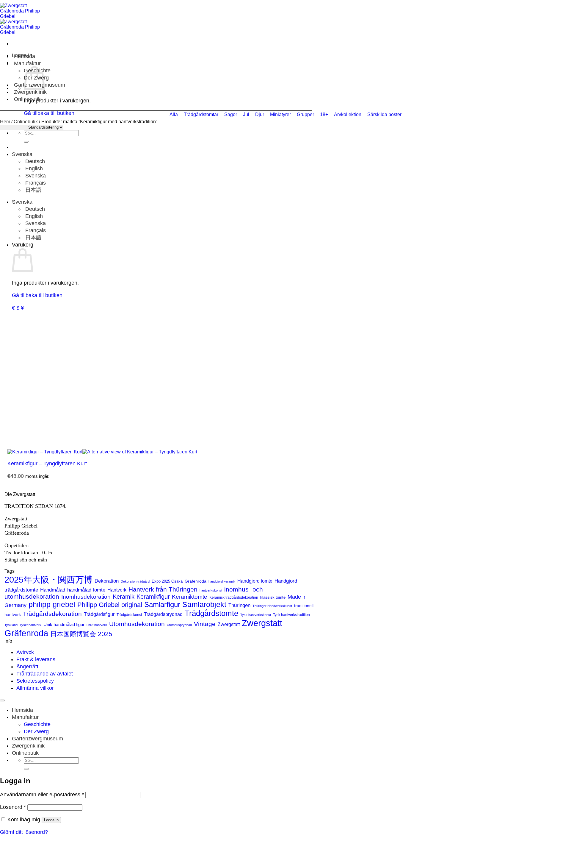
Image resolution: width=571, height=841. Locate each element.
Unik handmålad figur (63, 624)
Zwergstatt (229, 624)
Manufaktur (27, 63)
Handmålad (52, 590)
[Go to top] (2, 700)
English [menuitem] (33, 168)
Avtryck (25, 652)
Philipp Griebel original (109, 604)
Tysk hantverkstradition (291, 615)
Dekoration (107, 581)
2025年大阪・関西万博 (48, 579)
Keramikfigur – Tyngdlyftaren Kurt (47, 463)
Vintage (205, 624)
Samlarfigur (162, 604)
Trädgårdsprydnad (163, 614)
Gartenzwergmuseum (37, 739)
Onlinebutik (27, 99)
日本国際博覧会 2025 (81, 634)
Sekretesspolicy (35, 681)
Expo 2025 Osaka (167, 581)
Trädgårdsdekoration (52, 613)
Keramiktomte (189, 597)
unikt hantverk (97, 625)
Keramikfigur (153, 596)
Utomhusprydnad (179, 625)
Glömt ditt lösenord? (24, 832)
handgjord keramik (221, 581)
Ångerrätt (27, 667)
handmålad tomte (86, 590)
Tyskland (11, 625)
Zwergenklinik (30, 92)
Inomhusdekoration (86, 597)
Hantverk (116, 589)
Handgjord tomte (254, 580)
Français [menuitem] (35, 183)
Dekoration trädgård (135, 581)
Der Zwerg (36, 731)
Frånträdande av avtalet (44, 674)
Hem (5, 121)
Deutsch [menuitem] (34, 161)
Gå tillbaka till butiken (37, 295)
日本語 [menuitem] (32, 190)
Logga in (51, 820)
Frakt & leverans (35, 659)
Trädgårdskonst (129, 615)
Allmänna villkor (35, 688)
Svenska (23, 154)
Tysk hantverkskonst (255, 615)
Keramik (123, 596)
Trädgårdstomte (211, 613)
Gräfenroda (195, 581)
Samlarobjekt (204, 604)
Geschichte (37, 724)
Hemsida (24, 56)
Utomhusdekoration (137, 623)
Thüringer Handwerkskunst (272, 606)
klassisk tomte (273, 597)
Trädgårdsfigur (99, 614)
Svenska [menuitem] (35, 176)
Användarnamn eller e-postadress (42, 795)
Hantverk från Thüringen (162, 589)
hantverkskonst (211, 590)
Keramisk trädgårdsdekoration (233, 597)
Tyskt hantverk (30, 625)
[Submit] (26, 142)
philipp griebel (52, 604)
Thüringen (239, 605)
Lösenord (13, 807)
